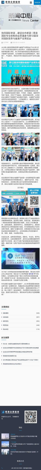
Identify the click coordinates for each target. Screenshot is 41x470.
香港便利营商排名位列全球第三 (12, 364)
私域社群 (37, 2)
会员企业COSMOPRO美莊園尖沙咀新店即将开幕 (17, 352)
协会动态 (5, 329)
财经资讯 (5, 321)
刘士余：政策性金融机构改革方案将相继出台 (16, 344)
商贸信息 (5, 325)
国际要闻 (5, 313)
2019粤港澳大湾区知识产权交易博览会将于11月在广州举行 (20, 360)
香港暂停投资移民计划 (9, 356)
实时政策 (5, 317)
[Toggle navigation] (31, 2)
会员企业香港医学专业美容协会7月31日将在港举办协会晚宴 (21, 348)
